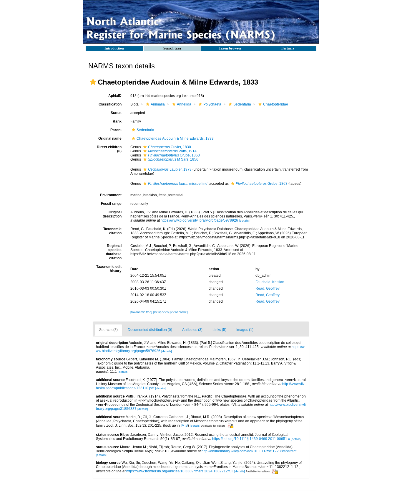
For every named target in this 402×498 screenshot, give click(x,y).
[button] (93, 81)
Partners (287, 48)
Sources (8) (108, 330)
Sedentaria (242, 104)
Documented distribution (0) (150, 330)
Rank (117, 121)
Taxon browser (230, 48)
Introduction (114, 48)
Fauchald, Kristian (269, 282)
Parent (116, 130)
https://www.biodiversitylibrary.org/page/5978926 (199, 220)
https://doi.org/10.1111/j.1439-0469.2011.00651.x (251, 439)
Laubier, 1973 (170, 169)
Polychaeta (212, 104)
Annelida (184, 104)
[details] (244, 220)
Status (116, 113)
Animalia (158, 104)
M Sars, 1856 (173, 159)
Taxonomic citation (112, 231)
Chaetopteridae (275, 104)
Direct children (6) (109, 149)
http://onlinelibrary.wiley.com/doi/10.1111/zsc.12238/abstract (249, 451)
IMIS (184, 425)
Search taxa (172, 48)
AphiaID (115, 96)
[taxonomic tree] (141, 312)
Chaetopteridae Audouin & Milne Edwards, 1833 (175, 138)
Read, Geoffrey (267, 288)
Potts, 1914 (172, 151)
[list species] (161, 312)
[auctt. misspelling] (178, 184)
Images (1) (244, 330)
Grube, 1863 (174, 155)
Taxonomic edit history (109, 269)
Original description (112, 214)
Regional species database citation (114, 252)
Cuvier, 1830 (169, 147)
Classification (110, 104)
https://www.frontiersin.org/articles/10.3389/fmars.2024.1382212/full (179, 471)
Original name (110, 138)
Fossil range (111, 204)
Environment (111, 195)
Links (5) (219, 330)
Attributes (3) (192, 330)
